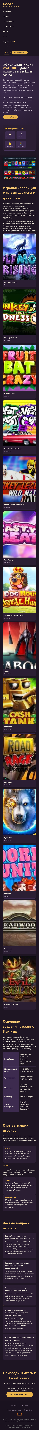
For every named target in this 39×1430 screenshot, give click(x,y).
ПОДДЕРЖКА (8, 42)
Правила (25, 1406)
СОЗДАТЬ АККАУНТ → (19, 1394)
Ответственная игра (14, 1410)
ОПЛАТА (5, 31)
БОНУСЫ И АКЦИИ (9, 26)
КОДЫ (5, 37)
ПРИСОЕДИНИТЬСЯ (19, 52)
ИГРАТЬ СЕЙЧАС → (10, 117)
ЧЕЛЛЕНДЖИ (7, 11)
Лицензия (14, 1406)
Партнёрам (28, 1410)
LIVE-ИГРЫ (6, 47)
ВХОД (6, 52)
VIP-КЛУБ (6, 16)
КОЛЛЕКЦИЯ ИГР (8, 21)
